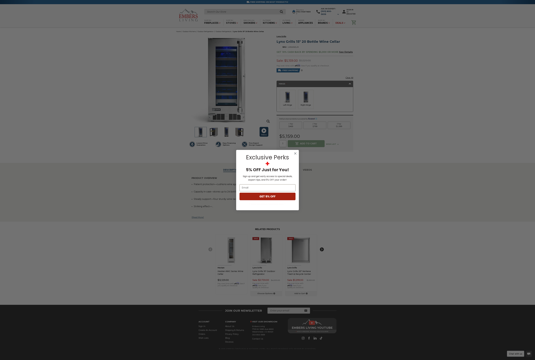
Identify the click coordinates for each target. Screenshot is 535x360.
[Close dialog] (295, 153)
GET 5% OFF (267, 196)
